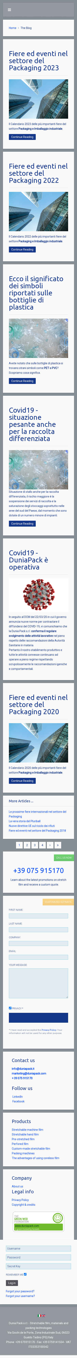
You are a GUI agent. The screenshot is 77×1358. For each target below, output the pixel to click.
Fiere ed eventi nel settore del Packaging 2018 (37, 830)
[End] (57, 845)
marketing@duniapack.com (29, 1073)
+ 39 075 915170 (22, 1078)
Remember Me (14, 1274)
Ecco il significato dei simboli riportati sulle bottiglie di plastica (36, 293)
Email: (12, 951)
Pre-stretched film (23, 1139)
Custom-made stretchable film (31, 1148)
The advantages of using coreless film (35, 1158)
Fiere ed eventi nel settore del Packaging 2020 (38, 704)
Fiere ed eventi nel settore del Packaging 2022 (38, 173)
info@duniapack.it (23, 1068)
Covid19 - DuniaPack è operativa (28, 560)
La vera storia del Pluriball (24, 821)
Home (12, 28)
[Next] (50, 845)
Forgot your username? (20, 1296)
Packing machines (23, 1153)
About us (17, 1186)
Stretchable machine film (27, 1129)
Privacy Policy (49, 1030)
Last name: (16, 923)
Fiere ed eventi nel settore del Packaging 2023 (38, 60)
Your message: (18, 965)
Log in (12, 1283)
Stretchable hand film (25, 1134)
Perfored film (20, 1143)
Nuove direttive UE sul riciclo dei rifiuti (32, 825)
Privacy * (17, 1008)
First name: (16, 910)
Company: (15, 937)
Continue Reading (22, 137)
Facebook (18, 1101)
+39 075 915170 (38, 870)
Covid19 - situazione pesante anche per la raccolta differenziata (32, 424)
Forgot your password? (20, 1291)
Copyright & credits (23, 1204)
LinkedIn (17, 1096)
